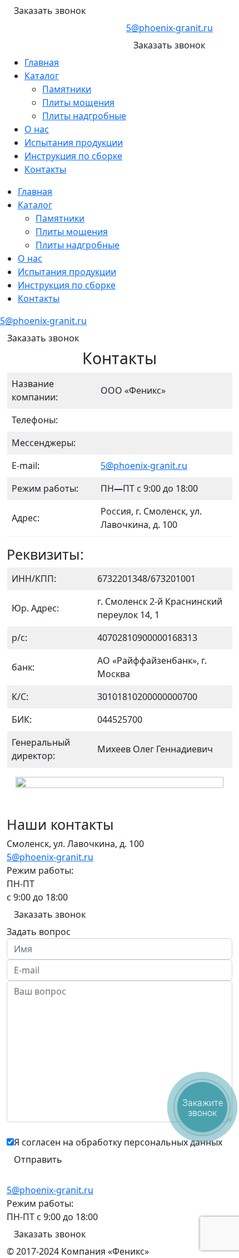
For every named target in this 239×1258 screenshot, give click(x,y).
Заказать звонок (50, 10)
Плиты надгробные (84, 116)
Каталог (41, 76)
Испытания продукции (73, 142)
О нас (36, 129)
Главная (41, 62)
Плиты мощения (78, 102)
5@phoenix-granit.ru (169, 28)
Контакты (45, 169)
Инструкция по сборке (73, 156)
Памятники (66, 89)
